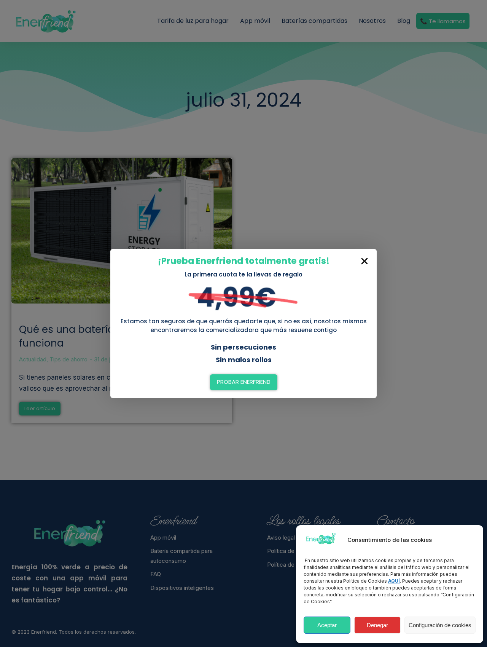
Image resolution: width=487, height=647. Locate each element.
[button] (364, 261)
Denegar (377, 625)
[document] (243, 323)
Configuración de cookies (440, 625)
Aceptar (327, 625)
